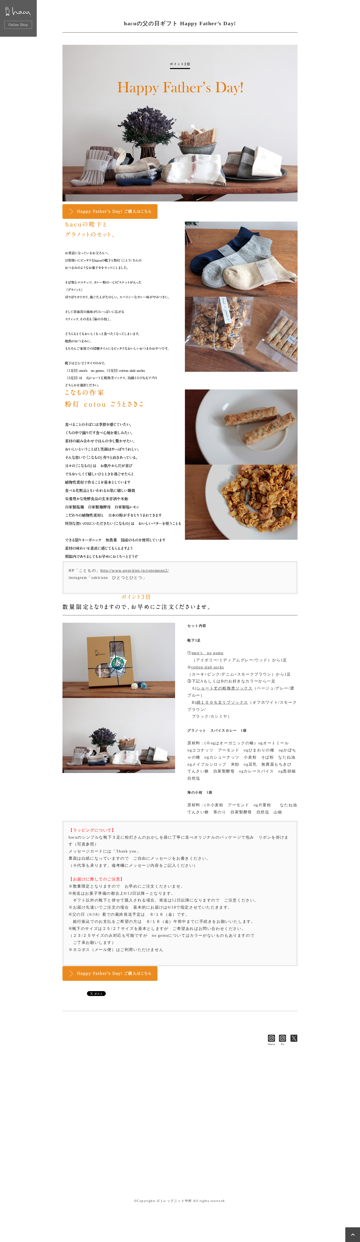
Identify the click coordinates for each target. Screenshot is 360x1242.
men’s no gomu (208, 653)
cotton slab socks (207, 667)
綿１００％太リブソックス (222, 702)
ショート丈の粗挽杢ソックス (225, 688)
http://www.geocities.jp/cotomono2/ (134, 570)
